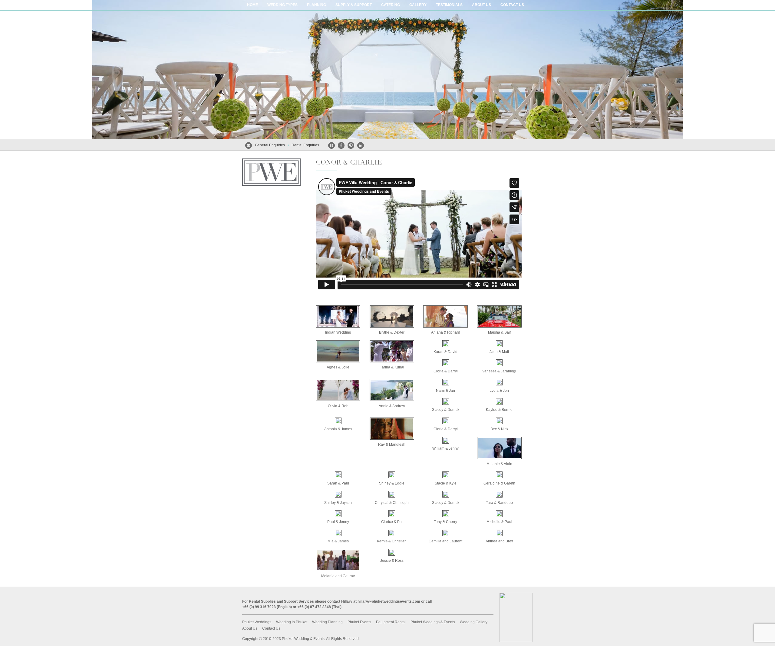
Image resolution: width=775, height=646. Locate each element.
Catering (390, 5)
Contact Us (512, 5)
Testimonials (449, 5)
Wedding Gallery (473, 622)
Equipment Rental (391, 622)
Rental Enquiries (305, 145)
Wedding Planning (327, 622)
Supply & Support (353, 5)
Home (252, 5)
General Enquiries (270, 145)
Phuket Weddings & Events (433, 622)
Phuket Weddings (256, 622)
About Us (249, 628)
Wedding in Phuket (291, 622)
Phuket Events (359, 622)
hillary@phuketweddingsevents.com (389, 601)
